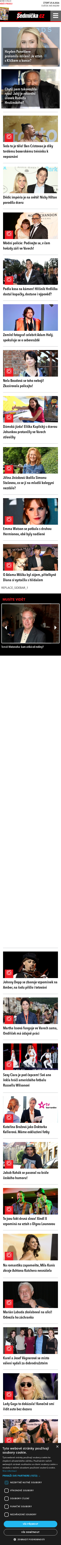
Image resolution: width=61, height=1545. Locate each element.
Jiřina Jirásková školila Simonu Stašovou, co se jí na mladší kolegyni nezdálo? (28, 483)
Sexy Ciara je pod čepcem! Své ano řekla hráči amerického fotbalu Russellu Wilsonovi (27, 1080)
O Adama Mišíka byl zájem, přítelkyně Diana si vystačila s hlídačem (29, 577)
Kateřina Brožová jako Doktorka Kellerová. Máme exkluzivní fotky (26, 1129)
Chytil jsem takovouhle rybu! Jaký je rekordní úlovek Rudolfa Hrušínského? (21, 96)
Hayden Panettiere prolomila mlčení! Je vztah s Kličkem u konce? (23, 56)
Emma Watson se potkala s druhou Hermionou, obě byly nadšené (27, 531)
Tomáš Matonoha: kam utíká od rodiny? (22, 647)
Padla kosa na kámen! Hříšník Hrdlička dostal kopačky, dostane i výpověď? (30, 291)
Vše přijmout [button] (30, 1524)
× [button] (57, 1446)
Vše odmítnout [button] (30, 1532)
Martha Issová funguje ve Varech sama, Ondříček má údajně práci (30, 1030)
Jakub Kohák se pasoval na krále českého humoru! (26, 1175)
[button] (30, 1475)
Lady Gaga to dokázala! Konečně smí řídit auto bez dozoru (28, 1406)
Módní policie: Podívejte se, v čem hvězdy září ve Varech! (26, 245)
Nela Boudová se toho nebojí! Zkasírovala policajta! (23, 383)
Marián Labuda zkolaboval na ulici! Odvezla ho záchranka (27, 1314)
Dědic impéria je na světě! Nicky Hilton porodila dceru (30, 200)
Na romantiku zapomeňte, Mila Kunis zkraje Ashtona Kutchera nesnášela (29, 1268)
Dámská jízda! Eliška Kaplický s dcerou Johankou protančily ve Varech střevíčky (30, 432)
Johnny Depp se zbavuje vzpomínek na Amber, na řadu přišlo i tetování (30, 984)
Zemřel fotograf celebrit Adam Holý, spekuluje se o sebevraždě (28, 337)
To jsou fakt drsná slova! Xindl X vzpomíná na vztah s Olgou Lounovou (29, 1221)
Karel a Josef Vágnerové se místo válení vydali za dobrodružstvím (26, 1360)
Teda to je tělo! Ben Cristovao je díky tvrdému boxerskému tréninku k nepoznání (28, 151)
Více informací (10, 1470)
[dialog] (30, 1494)
